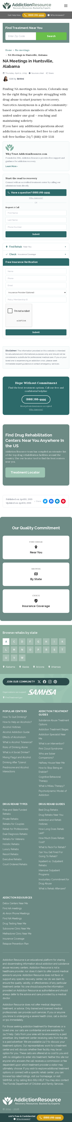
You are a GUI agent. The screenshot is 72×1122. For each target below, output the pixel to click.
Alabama (10, 667)
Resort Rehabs (10, 854)
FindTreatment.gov (13, 697)
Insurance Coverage (13, 938)
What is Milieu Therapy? (52, 786)
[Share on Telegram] (57, 501)
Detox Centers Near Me (15, 903)
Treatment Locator (25, 472)
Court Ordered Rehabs (15, 864)
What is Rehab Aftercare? (52, 888)
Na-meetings (22, 50)
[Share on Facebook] (51, 501)
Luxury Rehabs (11, 849)
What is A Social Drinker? (16, 752)
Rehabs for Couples (13, 824)
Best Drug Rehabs (48, 809)
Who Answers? (57, 15)
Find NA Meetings (12, 918)
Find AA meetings (12, 908)
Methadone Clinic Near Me (17, 933)
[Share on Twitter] (45, 501)
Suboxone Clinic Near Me (16, 928)
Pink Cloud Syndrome (50, 748)
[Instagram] (50, 681)
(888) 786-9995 (36, 15)
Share (51, 73)
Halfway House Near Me (52, 762)
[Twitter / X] (39, 681)
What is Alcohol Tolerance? (17, 742)
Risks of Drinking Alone (15, 747)
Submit (36, 234)
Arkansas (56, 667)
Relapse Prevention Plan (16, 943)
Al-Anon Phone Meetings (16, 913)
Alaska (25, 667)
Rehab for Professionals (15, 829)
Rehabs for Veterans (13, 839)
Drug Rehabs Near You (51, 815)
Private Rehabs (10, 819)
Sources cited (37, 73)
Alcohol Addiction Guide (16, 732)
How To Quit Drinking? (15, 717)
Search (51, 36)
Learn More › (12, 166)
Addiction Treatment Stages (53, 729)
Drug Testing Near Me (14, 923)
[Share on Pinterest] (63, 501)
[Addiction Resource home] (36, 1101)
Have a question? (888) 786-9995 (30, 192)
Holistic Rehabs (11, 844)
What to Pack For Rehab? (52, 847)
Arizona (40, 667)
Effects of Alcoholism (14, 737)
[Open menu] (65, 5)
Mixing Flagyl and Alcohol (17, 757)
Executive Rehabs (12, 859)
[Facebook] (44, 681)
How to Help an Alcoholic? (17, 722)
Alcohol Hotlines (12, 727)
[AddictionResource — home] (27, 5)
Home (8, 50)
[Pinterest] (55, 681)
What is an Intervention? (51, 743)
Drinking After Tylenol (14, 762)
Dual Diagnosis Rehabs (15, 834)
